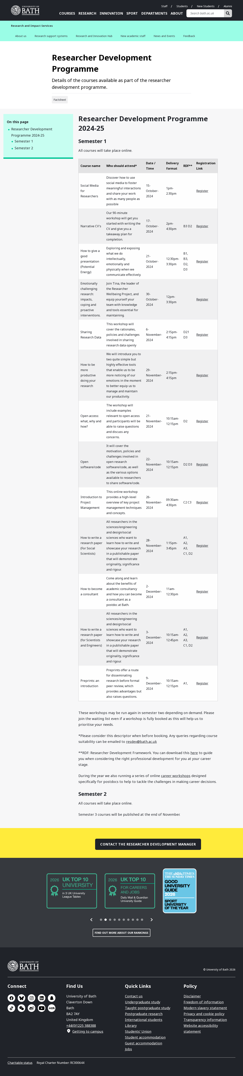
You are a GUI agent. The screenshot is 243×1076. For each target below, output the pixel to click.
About (177, 13)
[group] (72, 890)
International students (143, 1019)
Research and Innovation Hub (94, 36)
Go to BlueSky (21, 998)
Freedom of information (204, 1002)
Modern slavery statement (205, 1008)
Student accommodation (145, 1037)
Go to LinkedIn (41, 998)
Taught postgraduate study (147, 1008)
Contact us (134, 996)
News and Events (164, 36)
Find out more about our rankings (121, 932)
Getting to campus (87, 1031)
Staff (164, 6)
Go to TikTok (11, 1008)
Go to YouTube (41, 1008)
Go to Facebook (11, 998)
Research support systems (51, 36)
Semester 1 (24, 141)
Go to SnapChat (51, 998)
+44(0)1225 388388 (81, 1025)
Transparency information (205, 1019)
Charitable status (20, 1063)
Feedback (189, 36)
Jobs (128, 1049)
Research (87, 13)
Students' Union (138, 1031)
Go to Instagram (31, 998)
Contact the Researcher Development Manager (148, 844)
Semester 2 (24, 148)
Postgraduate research (144, 1014)
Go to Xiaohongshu (51, 1008)
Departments (154, 13)
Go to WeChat (21, 1008)
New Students (206, 6)
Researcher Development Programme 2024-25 (31, 132)
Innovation (111, 13)
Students (182, 6)
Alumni (228, 6)
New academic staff (133, 36)
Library (131, 1025)
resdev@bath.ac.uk (141, 741)
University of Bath (26, 10)
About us (20, 36)
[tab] (101, 920)
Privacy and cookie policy (204, 1014)
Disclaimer (192, 996)
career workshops (175, 775)
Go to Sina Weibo (31, 1008)
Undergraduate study (142, 1002)
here (194, 752)
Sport (132, 13)
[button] (91, 919)
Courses (67, 13)
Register (202, 191)
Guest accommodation (143, 1043)
